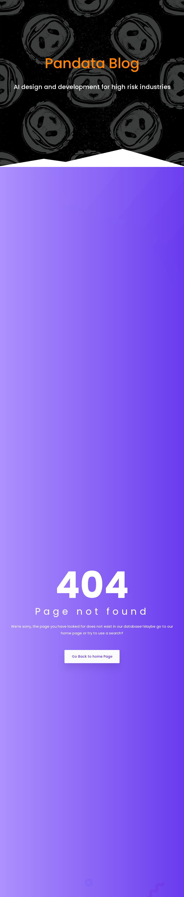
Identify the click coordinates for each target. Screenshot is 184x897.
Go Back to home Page (92, 656)
